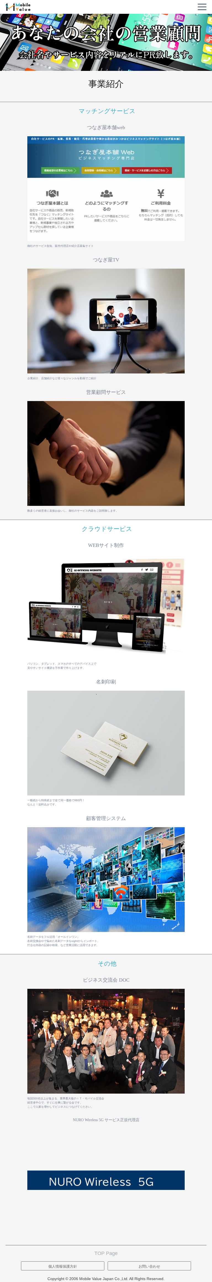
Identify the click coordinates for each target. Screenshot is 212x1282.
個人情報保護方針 (62, 1266)
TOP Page (106, 1253)
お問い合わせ (149, 1266)
